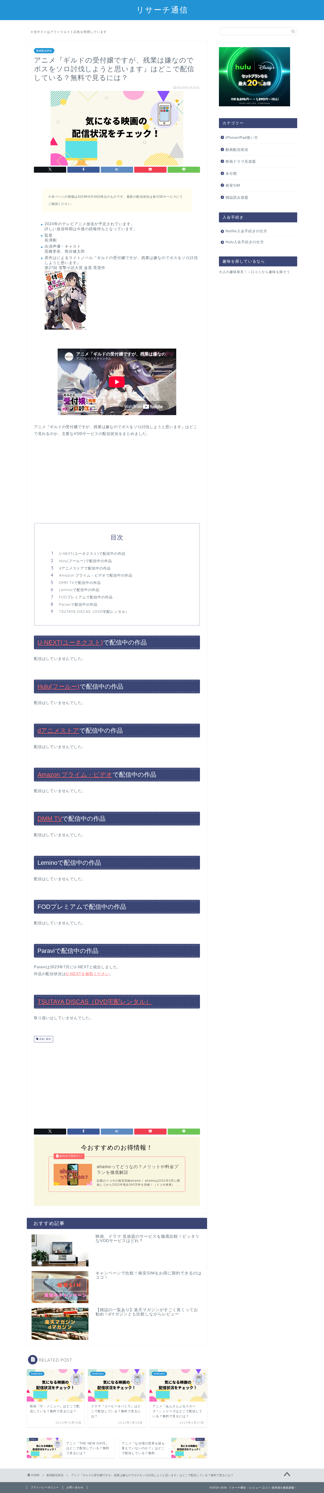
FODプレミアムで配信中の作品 (86, 597)
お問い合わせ (74, 1487)
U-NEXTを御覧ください (87, 974)
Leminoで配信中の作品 (79, 589)
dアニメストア (58, 730)
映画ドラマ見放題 (241, 161)
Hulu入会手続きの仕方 (245, 242)
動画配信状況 (44, 50)
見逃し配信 (44, 1039)
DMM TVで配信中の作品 (80, 582)
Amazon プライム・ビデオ (74, 774)
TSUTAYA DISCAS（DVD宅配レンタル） (94, 611)
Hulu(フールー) (58, 686)
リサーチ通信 (162, 9)
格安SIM (233, 185)
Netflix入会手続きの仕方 (246, 231)
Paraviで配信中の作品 (78, 604)
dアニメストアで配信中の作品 (85, 568)
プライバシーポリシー (45, 1487)
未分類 (231, 173)
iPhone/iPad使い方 (242, 137)
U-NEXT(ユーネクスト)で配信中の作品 (92, 553)
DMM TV (49, 818)
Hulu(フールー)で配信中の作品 (85, 561)
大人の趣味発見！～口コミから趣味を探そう (254, 272)
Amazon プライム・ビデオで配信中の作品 (95, 575)
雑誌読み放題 (237, 197)
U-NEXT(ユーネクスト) (70, 642)
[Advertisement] (117, 480)
